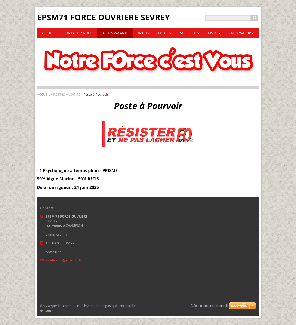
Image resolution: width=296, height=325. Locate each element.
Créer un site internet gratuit (209, 305)
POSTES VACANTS (66, 94)
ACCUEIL (43, 94)
